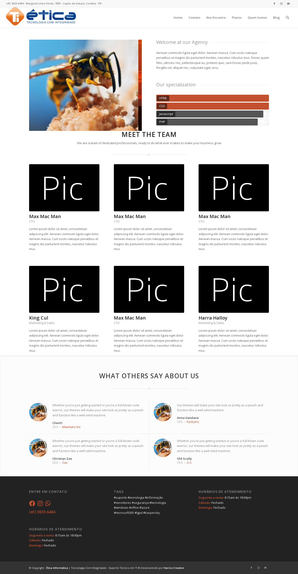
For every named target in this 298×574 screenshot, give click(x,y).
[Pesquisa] (287, 17)
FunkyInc (193, 422)
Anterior (40, 85)
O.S (189, 462)
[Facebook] (32, 504)
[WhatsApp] (48, 504)
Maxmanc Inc (71, 427)
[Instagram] (40, 504)
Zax (65, 462)
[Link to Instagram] (281, 3)
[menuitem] (178, 17)
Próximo (131, 85)
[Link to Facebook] (274, 3)
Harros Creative (174, 568)
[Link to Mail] (288, 3)
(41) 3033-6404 (42, 512)
